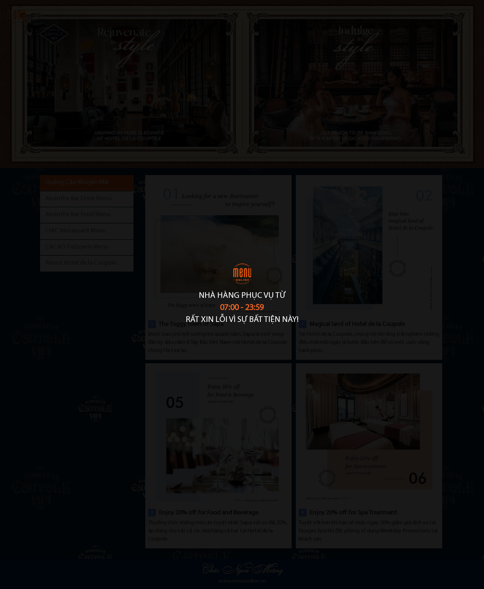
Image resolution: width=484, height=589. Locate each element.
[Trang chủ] (242, 276)
